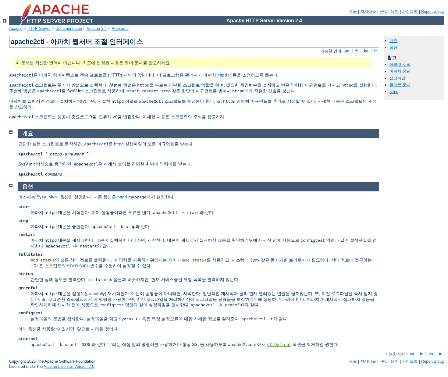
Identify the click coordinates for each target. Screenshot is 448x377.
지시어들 (368, 11)
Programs (120, 28)
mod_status (42, 260)
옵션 (393, 47)
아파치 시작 (400, 64)
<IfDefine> (279, 344)
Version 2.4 (97, 28)
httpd (222, 75)
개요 (393, 40)
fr (356, 51)
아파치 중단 (400, 71)
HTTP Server (39, 28)
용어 (395, 11)
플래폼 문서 (400, 85)
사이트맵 (410, 11)
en (347, 51)
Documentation (68, 28)
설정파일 (397, 78)
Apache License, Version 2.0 (69, 366)
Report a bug (432, 11)
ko (366, 51)
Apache (16, 28)
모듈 (353, 11)
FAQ (383, 11)
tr (375, 51)
